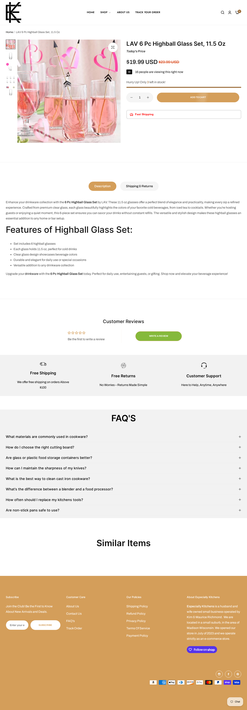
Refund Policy (135, 613)
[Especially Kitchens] (13, 12)
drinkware (31, 273)
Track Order (74, 628)
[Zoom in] (113, 47)
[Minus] (131, 97)
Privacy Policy (136, 621)
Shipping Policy (137, 606)
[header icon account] (229, 12)
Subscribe (45, 625)
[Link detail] (219, 674)
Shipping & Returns (139, 186)
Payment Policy (137, 635)
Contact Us (74, 613)
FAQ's (70, 621)
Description (102, 186)
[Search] (222, 12)
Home (9, 32)
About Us (72, 606)
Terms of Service (138, 628)
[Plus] (148, 97)
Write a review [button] (158, 336)
